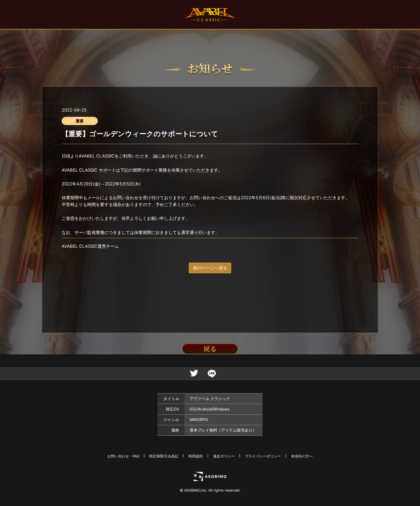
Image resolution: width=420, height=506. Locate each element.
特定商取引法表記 (163, 456)
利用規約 (195, 456)
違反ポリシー (224, 456)
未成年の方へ (302, 456)
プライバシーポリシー (263, 456)
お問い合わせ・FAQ (123, 456)
